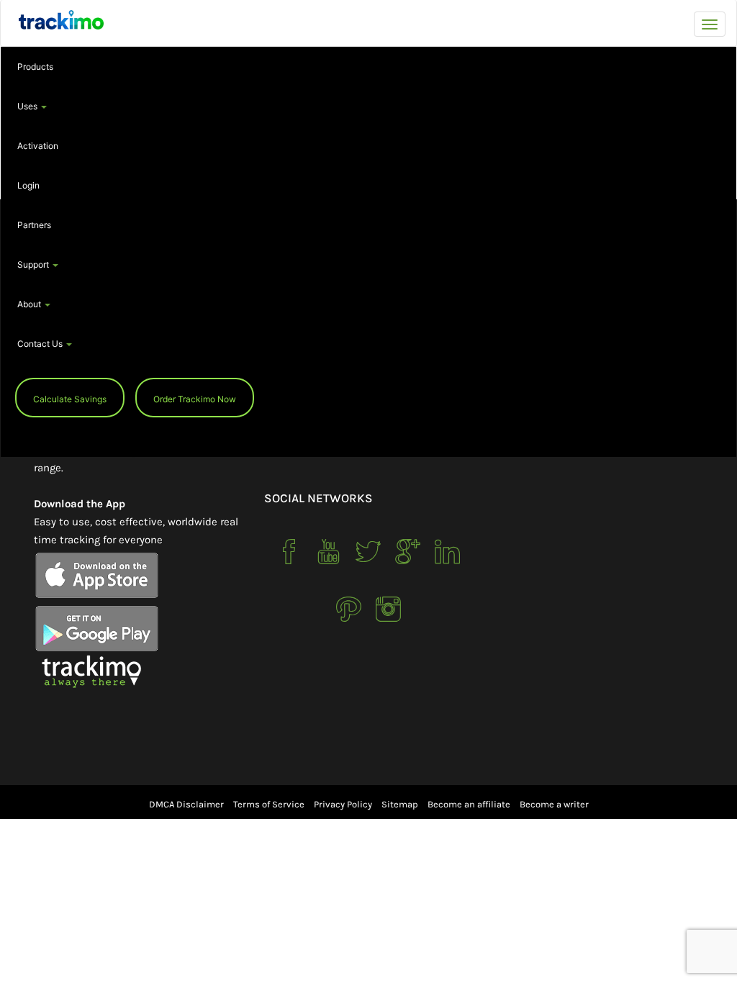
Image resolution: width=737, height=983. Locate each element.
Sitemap (399, 804)
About (30, 304)
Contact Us (41, 343)
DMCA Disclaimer (186, 804)
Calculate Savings (70, 399)
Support (34, 264)
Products (35, 66)
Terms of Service (268, 804)
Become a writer (554, 804)
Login (28, 185)
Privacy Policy (343, 804)
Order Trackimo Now (194, 399)
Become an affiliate (469, 804)
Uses (28, 106)
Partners (34, 224)
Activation (37, 145)
